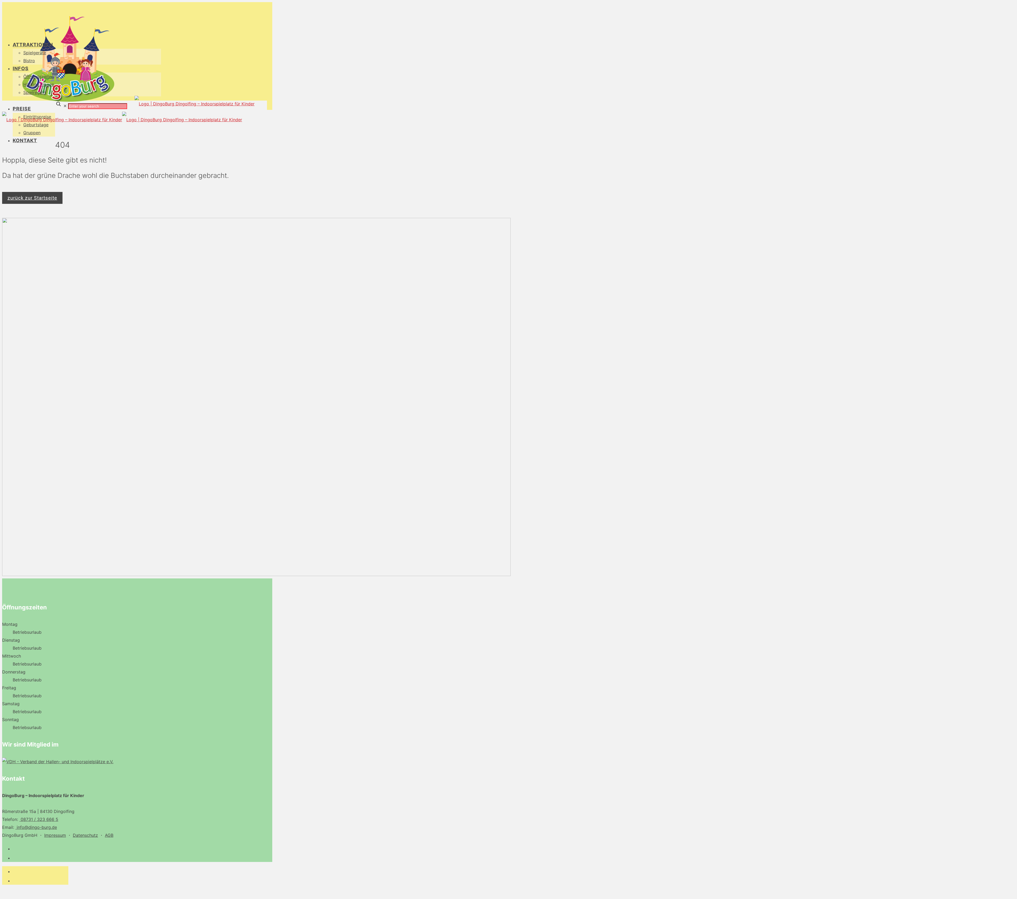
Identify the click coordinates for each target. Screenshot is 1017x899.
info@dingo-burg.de (36, 827)
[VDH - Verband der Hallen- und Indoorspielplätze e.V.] (57, 761)
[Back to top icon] (7, 893)
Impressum (55, 835)
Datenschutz (85, 835)
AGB (109, 835)
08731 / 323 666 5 (38, 819)
